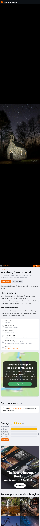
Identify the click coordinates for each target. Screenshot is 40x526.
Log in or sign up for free (19, 384)
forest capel (15, 348)
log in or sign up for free (14, 275)
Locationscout (9, 2)
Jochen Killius (6, 265)
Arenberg (7, 348)
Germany (4, 269)
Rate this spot (5, 439)
